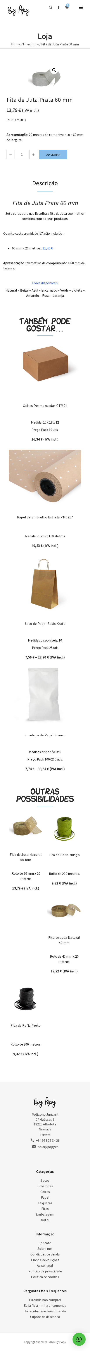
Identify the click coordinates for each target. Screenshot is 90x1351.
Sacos (45, 1180)
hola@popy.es (47, 1147)
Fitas (26, 44)
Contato (45, 1243)
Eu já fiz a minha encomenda (45, 1305)
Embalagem (45, 1214)
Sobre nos (45, 1248)
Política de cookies (45, 1277)
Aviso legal (45, 1265)
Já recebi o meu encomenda (45, 1311)
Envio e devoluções (45, 1260)
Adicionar (53, 155)
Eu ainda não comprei (45, 1300)
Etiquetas (45, 1203)
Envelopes (45, 1186)
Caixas (45, 1191)
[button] (54, 70)
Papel (45, 1197)
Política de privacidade (45, 1271)
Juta (35, 44)
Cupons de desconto (45, 1317)
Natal (45, 1220)
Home (15, 44)
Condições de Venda (45, 1254)
